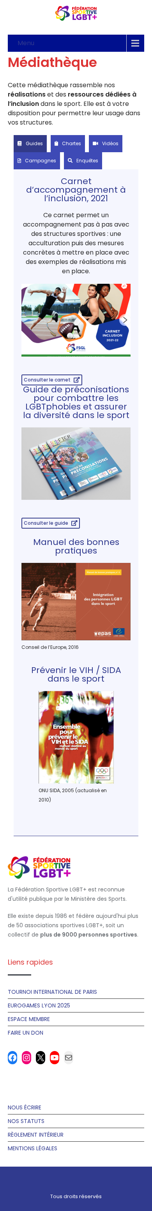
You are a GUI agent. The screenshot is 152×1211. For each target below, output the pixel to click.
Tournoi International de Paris (52, 992)
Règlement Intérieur (36, 1135)
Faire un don (25, 1033)
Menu (26, 43)
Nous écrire (24, 1107)
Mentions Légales (32, 1148)
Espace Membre (29, 1019)
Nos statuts (26, 1121)
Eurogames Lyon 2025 (39, 1005)
